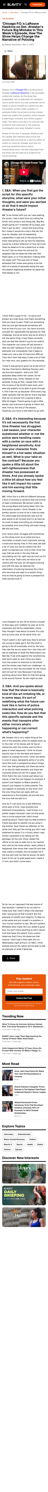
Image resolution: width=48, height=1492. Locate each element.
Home (4, 12)
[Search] (26, 4)
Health (30, 1144)
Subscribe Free (24, 998)
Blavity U (8, 1144)
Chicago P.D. (21, 89)
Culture (32, 1139)
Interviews (8, 1134)
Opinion (18, 1149)
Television (14, 12)
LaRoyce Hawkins (19, 93)
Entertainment (24, 1134)
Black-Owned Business (14, 1139)
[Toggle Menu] (4, 4)
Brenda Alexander (13, 44)
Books (40, 1144)
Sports (20, 1144)
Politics (7, 1149)
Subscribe (37, 4)
